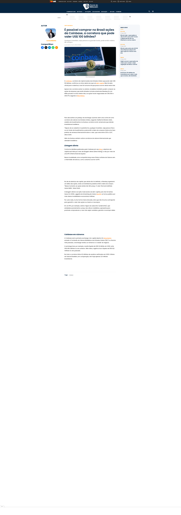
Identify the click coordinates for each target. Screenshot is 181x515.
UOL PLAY (85, 1)
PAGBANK (75, 1)
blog (100, 149)
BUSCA (114, 1)
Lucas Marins (51, 41)
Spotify (99, 194)
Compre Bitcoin (71, 11)
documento (107, 238)
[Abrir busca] (149, 11)
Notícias (79, 11)
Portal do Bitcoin (90, 6)
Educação (104, 11)
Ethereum (118, 11)
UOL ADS (91, 1)
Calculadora (96, 11)
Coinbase (69, 81)
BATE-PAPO (122, 1)
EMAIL (129, 1)
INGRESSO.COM (62, 1)
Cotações (88, 11)
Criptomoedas (68, 25)
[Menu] (152, 11)
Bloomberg (80, 96)
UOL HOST (69, 1)
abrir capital (100, 83)
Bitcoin (112, 11)
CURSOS (80, 1)
